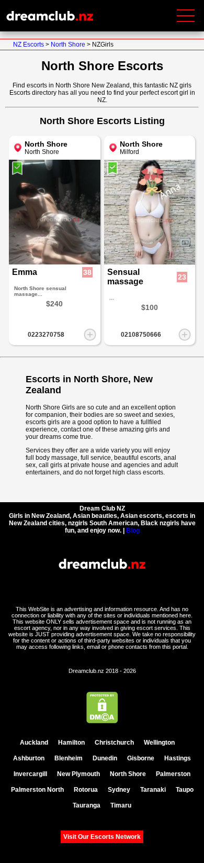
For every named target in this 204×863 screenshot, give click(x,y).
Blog (133, 530)
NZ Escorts (29, 44)
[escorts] (184, 742)
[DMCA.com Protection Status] (102, 721)
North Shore (68, 44)
